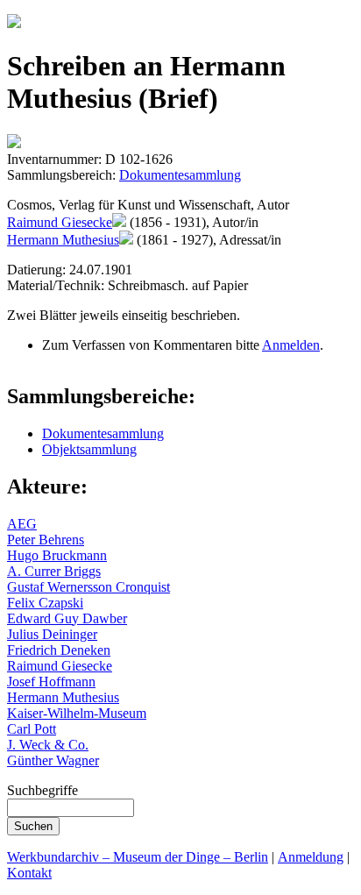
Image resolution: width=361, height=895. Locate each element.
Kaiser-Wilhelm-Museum (76, 713)
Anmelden (291, 344)
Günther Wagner (53, 760)
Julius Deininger (52, 634)
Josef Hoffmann (51, 681)
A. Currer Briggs (54, 571)
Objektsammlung (89, 449)
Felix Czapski (45, 602)
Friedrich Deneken (58, 650)
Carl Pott (31, 728)
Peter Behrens (45, 539)
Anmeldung (310, 856)
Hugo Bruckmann (57, 555)
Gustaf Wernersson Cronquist (88, 586)
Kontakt (29, 872)
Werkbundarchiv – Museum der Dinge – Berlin (137, 856)
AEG (22, 523)
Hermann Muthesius (63, 239)
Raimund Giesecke (59, 222)
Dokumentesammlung (180, 174)
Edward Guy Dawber (67, 618)
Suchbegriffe (42, 790)
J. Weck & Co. (47, 744)
